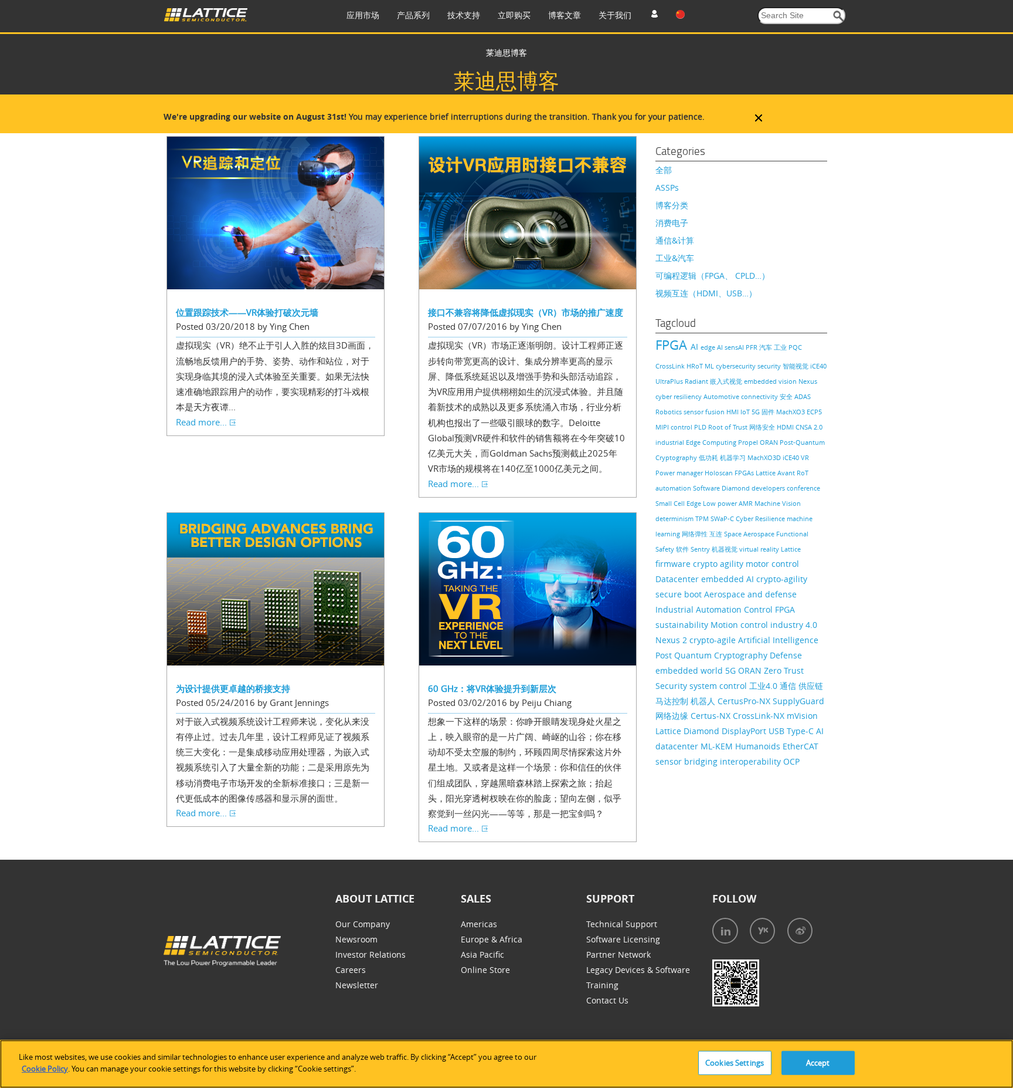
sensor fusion (705, 411)
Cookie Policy (45, 1068)
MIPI (663, 427)
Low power (721, 503)
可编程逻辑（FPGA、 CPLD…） (712, 275)
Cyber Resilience (761, 518)
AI (696, 346)
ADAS (802, 396)
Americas (479, 924)
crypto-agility (781, 578)
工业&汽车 (674, 257)
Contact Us (607, 1000)
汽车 (766, 347)
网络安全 (763, 427)
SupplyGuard (798, 701)
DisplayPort (745, 730)
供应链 (810, 685)
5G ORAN (744, 670)
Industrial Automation (699, 609)
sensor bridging (687, 761)
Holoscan (720, 472)
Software (707, 488)
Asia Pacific (482, 954)
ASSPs (667, 187)
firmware (674, 563)
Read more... (201, 422)
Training (602, 985)
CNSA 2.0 (809, 427)
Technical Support (621, 924)
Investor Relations (370, 954)
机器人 (704, 701)
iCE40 (792, 457)
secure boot (679, 594)
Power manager (680, 472)
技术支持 (463, 15)
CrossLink (670, 365)
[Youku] (762, 931)
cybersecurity (736, 365)
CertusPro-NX (745, 701)
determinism (675, 518)
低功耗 (709, 457)
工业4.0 (764, 685)
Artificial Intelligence (778, 640)
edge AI (713, 347)
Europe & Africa (491, 939)
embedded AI (728, 578)
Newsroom (356, 939)
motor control (772, 563)
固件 (769, 411)
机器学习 (733, 457)
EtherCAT (800, 746)
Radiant (697, 381)
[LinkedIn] (725, 931)
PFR (752, 347)
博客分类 (671, 205)
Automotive (722, 396)
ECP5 (814, 411)
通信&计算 (674, 240)
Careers (350, 969)
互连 (716, 533)
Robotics (669, 411)
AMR (746, 503)
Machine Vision (777, 503)
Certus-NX (712, 715)
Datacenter (678, 578)
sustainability (683, 624)
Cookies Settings (734, 1062)
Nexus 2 (672, 640)
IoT (746, 411)
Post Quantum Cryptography (712, 655)
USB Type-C (792, 730)
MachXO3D (765, 457)
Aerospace (759, 533)
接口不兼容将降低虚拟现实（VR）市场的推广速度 (525, 312)
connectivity (760, 396)
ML (710, 365)
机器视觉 (725, 549)
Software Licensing (623, 939)
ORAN (770, 442)
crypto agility (719, 563)
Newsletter (356, 985)
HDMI (786, 427)
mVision (802, 715)
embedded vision (771, 381)
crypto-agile (713, 640)
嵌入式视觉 (727, 381)
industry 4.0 (793, 624)
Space (733, 533)
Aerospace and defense (750, 594)
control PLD (689, 427)
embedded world (690, 670)
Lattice (791, 549)
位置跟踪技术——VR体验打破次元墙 (247, 312)
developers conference (786, 488)
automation (674, 488)
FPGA (673, 345)
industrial (670, 442)
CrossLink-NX (760, 715)
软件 (683, 549)
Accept (818, 1062)
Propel (749, 442)
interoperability (751, 761)
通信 (789, 685)
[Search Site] (838, 16)
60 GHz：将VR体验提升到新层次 (492, 688)
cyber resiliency (679, 396)
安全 (787, 396)
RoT (802, 472)
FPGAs (745, 472)
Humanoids (759, 746)
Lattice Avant (776, 472)
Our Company (362, 924)
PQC (795, 347)
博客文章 (564, 15)
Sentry (701, 549)
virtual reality (760, 549)
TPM (703, 518)
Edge (694, 503)
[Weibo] (800, 931)
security (770, 365)
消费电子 (671, 222)
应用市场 (362, 15)
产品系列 (413, 15)
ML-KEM (718, 746)
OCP (791, 761)
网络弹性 (695, 533)
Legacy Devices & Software (638, 969)
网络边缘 (673, 715)
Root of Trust (728, 427)
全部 (663, 169)
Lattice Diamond (688, 730)
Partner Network (618, 954)
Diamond (737, 488)
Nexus (807, 381)
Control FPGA (769, 609)
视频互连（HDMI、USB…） (706, 293)
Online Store (485, 969)
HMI (733, 411)
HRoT (695, 365)
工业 (781, 347)
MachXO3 (791, 411)
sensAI (735, 347)
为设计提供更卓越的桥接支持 (233, 688)
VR (805, 457)
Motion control (740, 624)
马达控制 (673, 701)
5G (757, 411)
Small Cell (670, 503)
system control (719, 685)
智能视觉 (796, 365)
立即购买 (514, 15)
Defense (786, 655)
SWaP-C (723, 518)
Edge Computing (712, 442)
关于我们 (615, 15)
